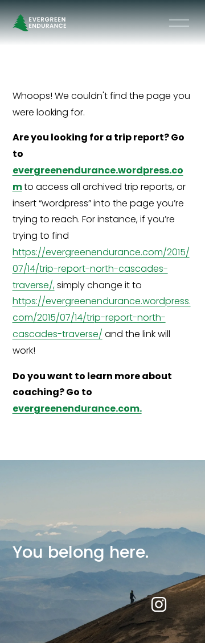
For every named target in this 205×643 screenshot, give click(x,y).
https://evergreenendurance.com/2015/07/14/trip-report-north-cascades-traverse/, (101, 269)
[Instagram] (159, 604)
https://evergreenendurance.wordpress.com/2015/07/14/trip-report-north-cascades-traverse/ (102, 317)
